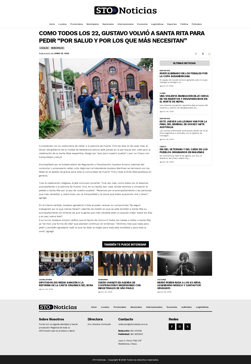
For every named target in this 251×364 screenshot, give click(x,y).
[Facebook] (196, 54)
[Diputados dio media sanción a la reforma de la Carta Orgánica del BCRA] (66, 263)
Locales (44, 48)
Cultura (161, 280)
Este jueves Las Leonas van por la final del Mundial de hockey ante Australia (183, 124)
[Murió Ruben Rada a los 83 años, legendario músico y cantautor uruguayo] (184, 263)
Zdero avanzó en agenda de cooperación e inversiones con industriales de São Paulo (119, 285)
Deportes (165, 71)
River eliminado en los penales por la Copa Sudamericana (184, 75)
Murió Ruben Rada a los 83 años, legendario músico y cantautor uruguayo (179, 285)
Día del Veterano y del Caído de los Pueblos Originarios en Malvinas (184, 151)
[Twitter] (202, 54)
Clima (162, 93)
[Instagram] (179, 326)
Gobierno (103, 280)
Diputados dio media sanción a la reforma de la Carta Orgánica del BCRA (66, 284)
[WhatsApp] (209, 54)
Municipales (57, 48)
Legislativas (45, 280)
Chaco (163, 147)
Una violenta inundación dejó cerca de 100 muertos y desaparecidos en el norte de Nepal (184, 99)
